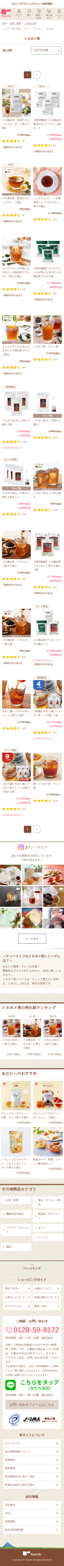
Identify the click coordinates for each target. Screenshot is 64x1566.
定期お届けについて (45, 1297)
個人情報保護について (17, 1451)
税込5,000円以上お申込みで (32, 3)
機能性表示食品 (14, 1214)
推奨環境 (10, 1468)
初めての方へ (12, 1288)
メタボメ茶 (30, 23)
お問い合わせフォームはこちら (32, 1404)
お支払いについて (15, 1297)
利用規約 (10, 1460)
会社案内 (10, 1505)
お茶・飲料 (15, 23)
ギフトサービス (13, 1306)
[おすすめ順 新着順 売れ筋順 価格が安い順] (46, 51)
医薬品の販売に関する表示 (20, 1485)
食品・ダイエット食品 (49, 1202)
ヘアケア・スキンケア (17, 1229)
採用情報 (10, 1521)
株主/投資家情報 (14, 1529)
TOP (4, 23)
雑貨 (8, 1247)
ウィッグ (43, 1237)
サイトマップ (12, 1443)
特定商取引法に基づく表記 (20, 1476)
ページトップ (32, 1267)
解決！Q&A (40, 1306)
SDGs (8, 1513)
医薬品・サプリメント (49, 1216)
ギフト (42, 1227)
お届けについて (43, 1288)
